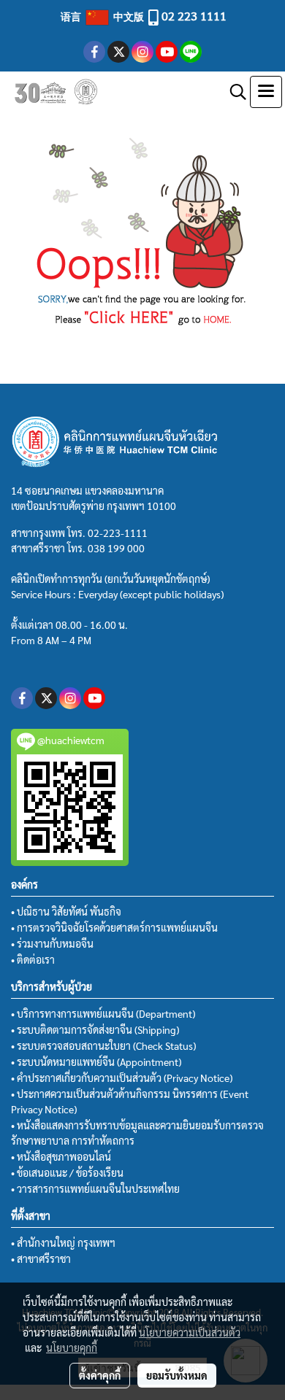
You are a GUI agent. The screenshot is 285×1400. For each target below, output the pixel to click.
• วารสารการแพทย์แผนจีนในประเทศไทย (95, 1188)
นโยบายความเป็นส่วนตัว (189, 1332)
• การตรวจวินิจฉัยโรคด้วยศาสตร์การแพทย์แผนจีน (114, 927)
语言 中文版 (103, 16)
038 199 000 (116, 547)
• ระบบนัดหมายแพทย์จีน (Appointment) (96, 1061)
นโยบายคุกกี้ (71, 1347)
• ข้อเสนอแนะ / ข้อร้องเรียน (67, 1172)
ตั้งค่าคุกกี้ (100, 1375)
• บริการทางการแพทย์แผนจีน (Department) (103, 1013)
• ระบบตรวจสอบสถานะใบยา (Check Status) (103, 1045)
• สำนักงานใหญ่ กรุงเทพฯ (63, 1242)
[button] (233, 92)
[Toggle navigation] (266, 92)
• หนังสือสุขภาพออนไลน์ (61, 1156)
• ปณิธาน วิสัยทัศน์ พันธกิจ (66, 911)
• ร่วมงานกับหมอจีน (52, 943)
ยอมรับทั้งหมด (177, 1375)
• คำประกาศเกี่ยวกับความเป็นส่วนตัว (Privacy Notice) (121, 1077)
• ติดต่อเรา (33, 959)
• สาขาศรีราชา (41, 1258)
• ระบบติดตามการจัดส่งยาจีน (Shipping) (95, 1029)
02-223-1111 (118, 532)
